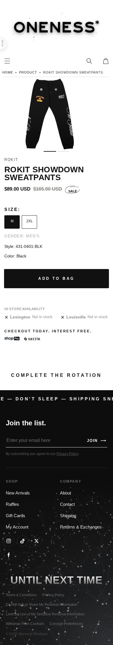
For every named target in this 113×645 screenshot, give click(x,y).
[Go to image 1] (49, 151)
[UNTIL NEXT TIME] (90, 580)
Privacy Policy (67, 454)
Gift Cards (15, 515)
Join (97, 440)
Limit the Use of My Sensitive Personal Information (45, 614)
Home (7, 72)
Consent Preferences (66, 624)
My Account (17, 527)
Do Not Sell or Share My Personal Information (41, 605)
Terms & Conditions (21, 595)
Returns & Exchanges (81, 527)
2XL (29, 221)
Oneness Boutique (33, 634)
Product (28, 72)
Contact (67, 504)
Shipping (68, 515)
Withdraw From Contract (25, 624)
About (65, 493)
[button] (89, 61)
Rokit (11, 159)
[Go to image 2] (63, 151)
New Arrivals (18, 493)
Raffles (12, 504)
